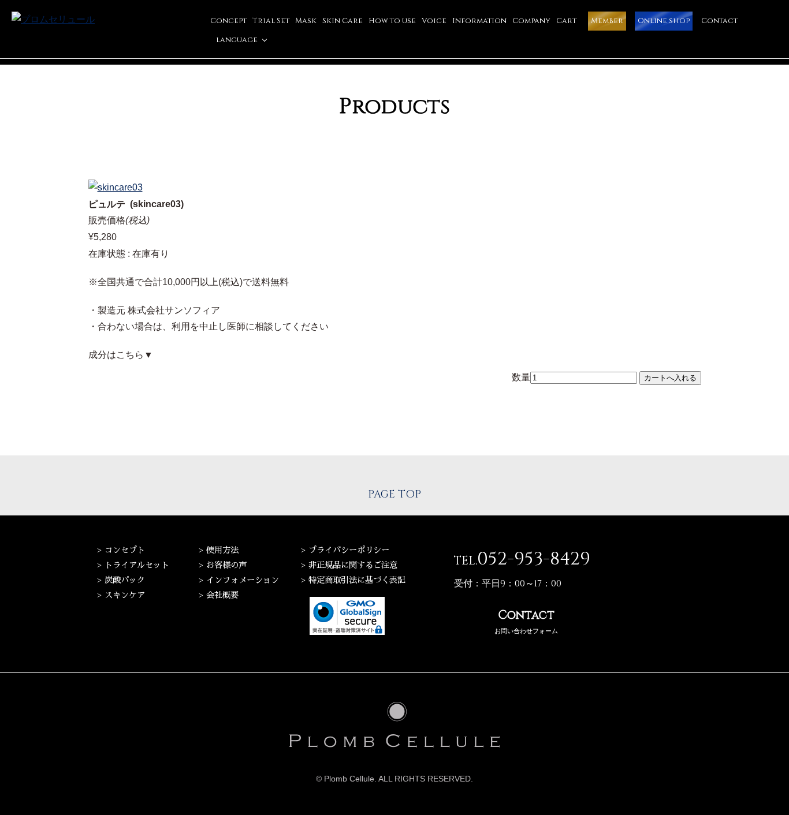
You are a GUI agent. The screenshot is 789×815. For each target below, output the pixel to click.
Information (479, 21)
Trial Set (270, 21)
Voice (434, 21)
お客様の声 (226, 565)
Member (607, 21)
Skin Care (342, 21)
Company (531, 21)
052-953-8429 (533, 559)
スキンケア (125, 595)
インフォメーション (242, 580)
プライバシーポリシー (348, 550)
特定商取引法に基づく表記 (356, 580)
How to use (392, 21)
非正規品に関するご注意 (352, 565)
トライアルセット (137, 565)
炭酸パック (125, 580)
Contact (719, 21)
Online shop (664, 21)
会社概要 (222, 595)
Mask (306, 21)
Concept (228, 21)
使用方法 (222, 550)
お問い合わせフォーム (526, 621)
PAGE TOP (394, 494)
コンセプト (125, 550)
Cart (566, 21)
